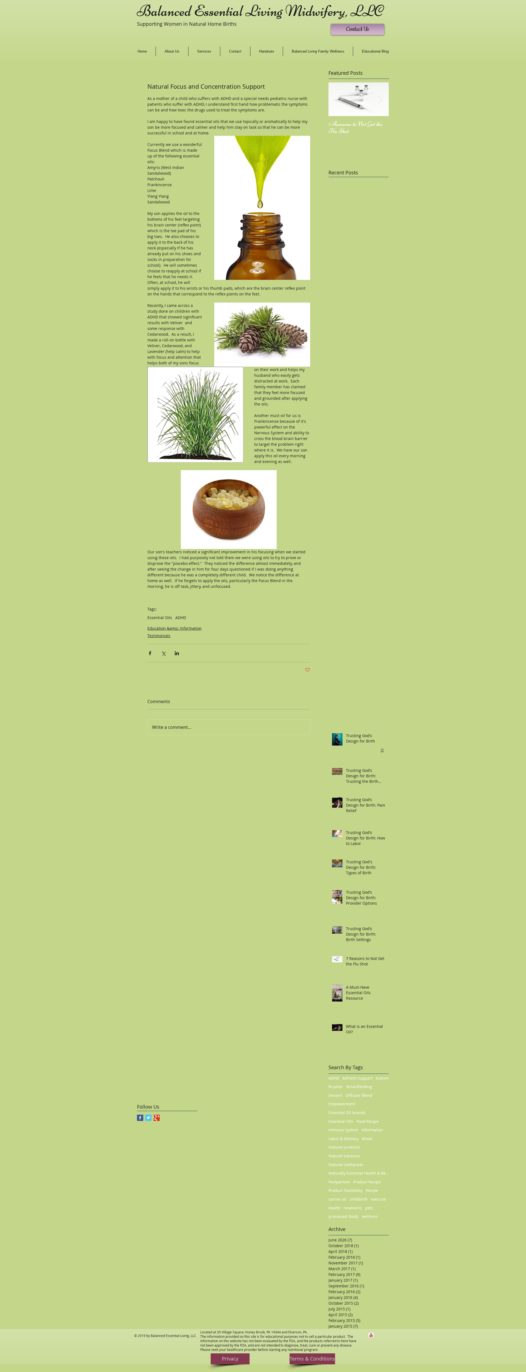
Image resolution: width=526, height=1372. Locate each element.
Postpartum (339, 1181)
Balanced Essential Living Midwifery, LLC (260, 11)
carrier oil (337, 1199)
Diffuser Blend (359, 1095)
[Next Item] (380, 99)
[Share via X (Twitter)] (163, 653)
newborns (353, 1207)
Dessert (335, 1095)
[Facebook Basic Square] (140, 1118)
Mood (367, 1138)
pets (369, 1207)
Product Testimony (345, 1190)
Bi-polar (335, 1086)
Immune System (343, 1129)
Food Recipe (367, 1121)
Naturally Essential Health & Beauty (358, 1173)
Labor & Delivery (343, 1138)
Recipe (372, 1190)
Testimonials (158, 635)
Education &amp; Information (174, 628)
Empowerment (341, 1103)
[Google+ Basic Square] (156, 1118)
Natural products (344, 1147)
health (334, 1207)
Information (372, 1129)
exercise (378, 1199)
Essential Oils (159, 617)
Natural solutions (344, 1155)
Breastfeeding (359, 1086)
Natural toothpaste (345, 1164)
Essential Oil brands (346, 1112)
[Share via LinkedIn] (176, 653)
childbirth (359, 1199)
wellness (370, 1216)
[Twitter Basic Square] (148, 1118)
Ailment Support (357, 1078)
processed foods (343, 1216)
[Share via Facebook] (150, 653)
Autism (382, 1078)
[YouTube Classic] (371, 1335)
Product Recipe (367, 1181)
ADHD (180, 617)
